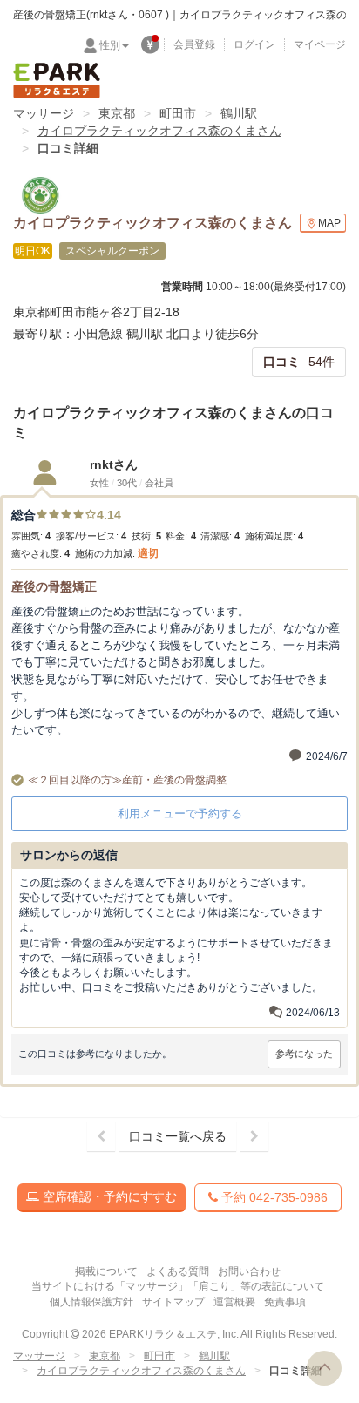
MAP (329, 223)
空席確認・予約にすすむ (108, 1196)
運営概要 (234, 1302)
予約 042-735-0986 (273, 1197)
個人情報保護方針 (91, 1302)
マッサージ (43, 113)
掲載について (106, 1271)
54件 (299, 362)
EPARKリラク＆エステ (56, 80)
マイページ (320, 44)
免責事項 (285, 1302)
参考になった (304, 1053)
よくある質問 (177, 1271)
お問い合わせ (249, 1271)
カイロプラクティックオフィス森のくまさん (159, 131)
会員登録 (194, 44)
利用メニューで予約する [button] (180, 813)
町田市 (177, 113)
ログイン (254, 44)
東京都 (116, 113)
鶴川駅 (238, 113)
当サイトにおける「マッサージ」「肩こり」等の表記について (177, 1286)
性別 (109, 45)
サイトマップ (173, 1302)
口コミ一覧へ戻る (178, 1136)
